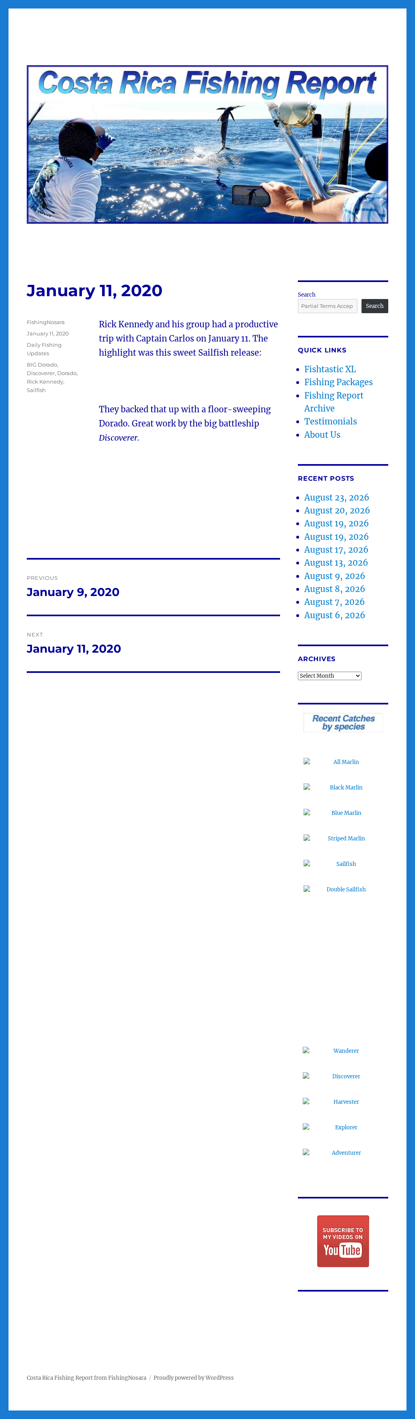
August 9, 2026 (334, 576)
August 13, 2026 (336, 563)
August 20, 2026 (337, 510)
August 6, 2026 (334, 615)
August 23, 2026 (336, 497)
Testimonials (330, 421)
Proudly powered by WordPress (194, 1377)
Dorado (67, 373)
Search (307, 294)
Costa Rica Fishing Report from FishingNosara (86, 1377)
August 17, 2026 (336, 550)
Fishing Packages (338, 382)
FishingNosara (46, 322)
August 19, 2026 (336, 523)
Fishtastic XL (330, 369)
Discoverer (41, 373)
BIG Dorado (42, 364)
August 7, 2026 (334, 602)
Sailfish (36, 390)
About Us (322, 435)
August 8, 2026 (334, 589)
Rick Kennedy (45, 381)
